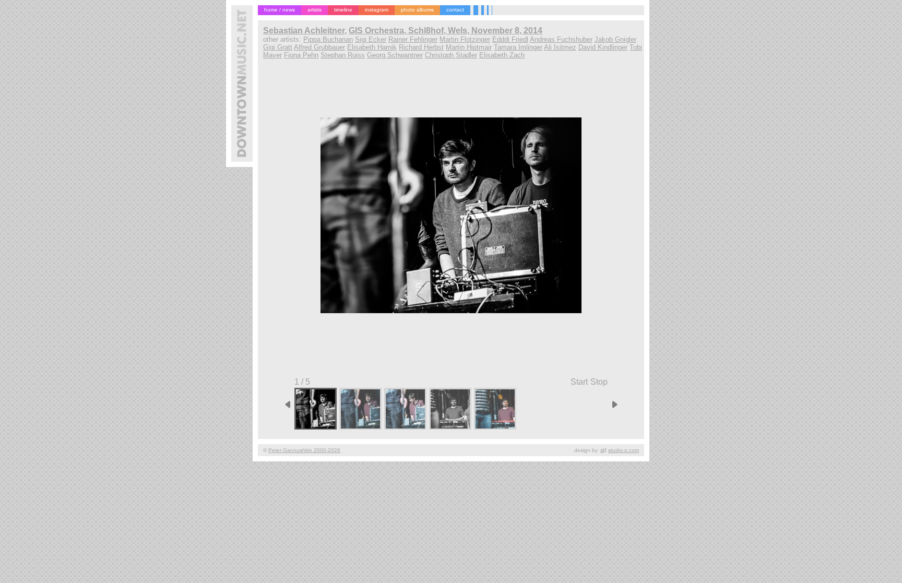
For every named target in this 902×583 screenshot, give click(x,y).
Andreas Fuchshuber (561, 39)
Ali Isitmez (560, 47)
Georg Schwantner (395, 55)
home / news (279, 10)
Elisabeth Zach (502, 55)
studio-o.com (623, 450)
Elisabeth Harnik (372, 47)
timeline (343, 10)
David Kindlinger (602, 47)
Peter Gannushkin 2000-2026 (304, 450)
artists (314, 10)
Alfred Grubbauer (319, 47)
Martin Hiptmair (469, 47)
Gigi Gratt (277, 47)
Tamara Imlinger (518, 47)
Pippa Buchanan (328, 39)
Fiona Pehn (301, 55)
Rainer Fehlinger (412, 39)
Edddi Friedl (510, 39)
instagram (376, 10)
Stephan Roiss (343, 55)
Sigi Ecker (370, 39)
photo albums (417, 10)
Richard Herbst (421, 47)
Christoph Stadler (451, 55)
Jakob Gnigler (615, 39)
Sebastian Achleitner (304, 30)
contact (455, 10)
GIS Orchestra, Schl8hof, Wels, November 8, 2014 (445, 30)
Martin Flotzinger (465, 39)
